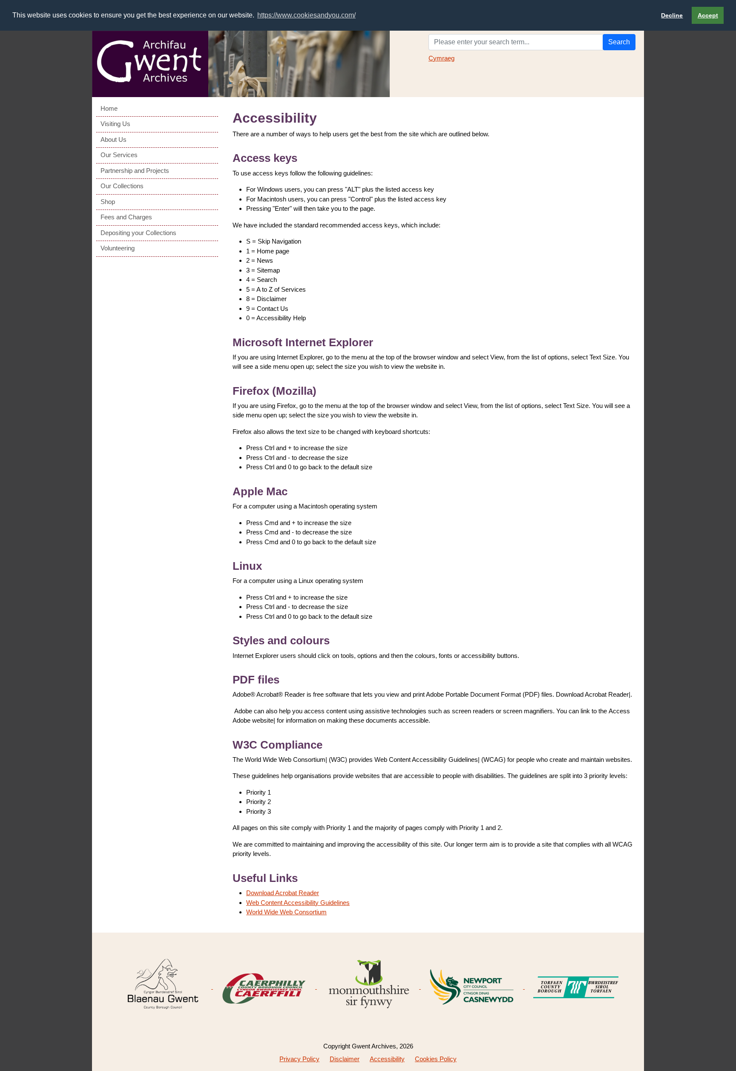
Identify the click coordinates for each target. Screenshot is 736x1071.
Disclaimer (344, 1058)
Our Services (119, 154)
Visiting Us (115, 123)
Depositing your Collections (138, 232)
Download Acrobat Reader (282, 892)
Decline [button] (672, 15)
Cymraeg (441, 58)
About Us (113, 139)
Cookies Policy (436, 1058)
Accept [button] (708, 15)
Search (619, 42)
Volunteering (118, 248)
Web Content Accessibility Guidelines (298, 902)
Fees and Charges (126, 217)
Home (109, 108)
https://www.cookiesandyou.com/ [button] (306, 15)
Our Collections (122, 186)
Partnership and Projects (135, 170)
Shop (108, 201)
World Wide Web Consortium (286, 912)
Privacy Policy (299, 1058)
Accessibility (387, 1058)
